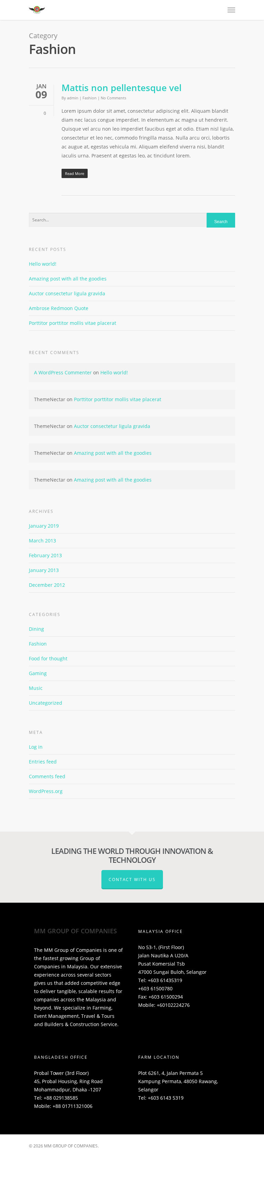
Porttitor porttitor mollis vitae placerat (72, 323)
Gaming (38, 673)
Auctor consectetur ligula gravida (67, 293)
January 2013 (44, 570)
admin (72, 97)
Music (36, 688)
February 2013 (45, 555)
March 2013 (42, 540)
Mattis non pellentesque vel (122, 87)
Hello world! (42, 264)
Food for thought (48, 658)
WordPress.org (46, 791)
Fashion (89, 97)
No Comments (113, 97)
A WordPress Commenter (63, 372)
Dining (36, 629)
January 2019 (44, 525)
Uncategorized (45, 703)
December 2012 (47, 585)
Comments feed (47, 776)
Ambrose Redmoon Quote (58, 308)
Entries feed (43, 761)
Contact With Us (132, 879)
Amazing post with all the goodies (68, 278)
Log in (36, 747)
